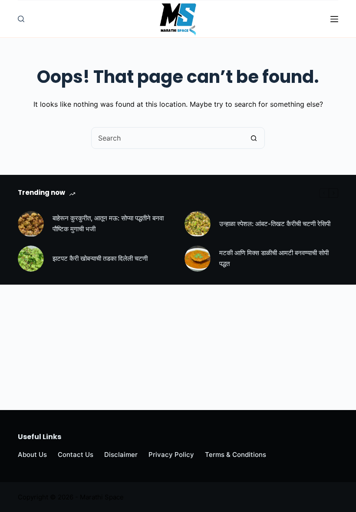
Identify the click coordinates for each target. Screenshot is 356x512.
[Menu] (334, 19)
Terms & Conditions (235, 454)
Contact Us (75, 454)
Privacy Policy (171, 454)
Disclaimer (121, 454)
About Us (32, 454)
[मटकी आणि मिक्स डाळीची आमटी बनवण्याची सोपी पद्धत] (198, 259)
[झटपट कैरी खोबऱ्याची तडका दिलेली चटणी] (31, 259)
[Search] (21, 19)
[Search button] (253, 138)
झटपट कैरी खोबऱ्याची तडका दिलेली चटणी (100, 258)
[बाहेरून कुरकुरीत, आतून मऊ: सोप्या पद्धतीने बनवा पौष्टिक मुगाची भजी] (31, 224)
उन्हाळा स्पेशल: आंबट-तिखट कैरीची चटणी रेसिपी (274, 224)
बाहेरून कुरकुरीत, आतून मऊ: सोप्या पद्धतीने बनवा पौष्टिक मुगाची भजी (108, 223)
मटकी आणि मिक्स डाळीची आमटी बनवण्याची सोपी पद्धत (274, 258)
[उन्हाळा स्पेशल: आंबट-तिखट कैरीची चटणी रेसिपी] (198, 224)
